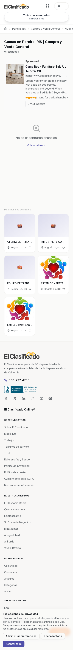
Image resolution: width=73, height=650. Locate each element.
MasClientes (11, 528)
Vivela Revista (12, 547)
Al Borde (9, 541)
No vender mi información (19, 485)
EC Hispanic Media (15, 502)
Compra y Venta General (45, 28)
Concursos (10, 572)
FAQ (6, 607)
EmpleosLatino (12, 515)
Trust (7, 453)
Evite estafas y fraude (17, 459)
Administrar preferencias (21, 636)
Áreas (7, 591)
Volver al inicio (36, 145)
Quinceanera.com (14, 509)
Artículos (9, 578)
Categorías (10, 585)
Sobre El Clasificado (16, 427)
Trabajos (9, 440)
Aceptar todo (14, 643)
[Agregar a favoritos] (30, 247)
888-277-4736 (19, 380)
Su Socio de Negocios (17, 522)
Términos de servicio (16, 446)
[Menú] (61, 6)
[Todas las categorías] (47, 6)
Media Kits (10, 433)
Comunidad (11, 565)
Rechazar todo (53, 636)
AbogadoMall (12, 535)
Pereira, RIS (19, 28)
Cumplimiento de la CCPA (19, 478)
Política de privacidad (17, 465)
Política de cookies (15, 472)
